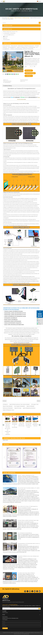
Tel (38, 318)
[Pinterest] (39, 591)
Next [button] (38, 457)
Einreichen (5, 628)
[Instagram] (37, 591)
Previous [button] (4, 457)
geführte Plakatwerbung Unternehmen (29, 408)
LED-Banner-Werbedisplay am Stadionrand (35, 424)
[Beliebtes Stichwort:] (40, 23)
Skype (39, 322)
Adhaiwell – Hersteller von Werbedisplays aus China (26, 475)
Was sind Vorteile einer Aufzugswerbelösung (25, 532)
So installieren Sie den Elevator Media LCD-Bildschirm (26, 572)
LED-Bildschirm (5, 404)
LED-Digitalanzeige (31, 47)
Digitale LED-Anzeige (18, 408)
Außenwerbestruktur (6, 45)
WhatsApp (39, 323)
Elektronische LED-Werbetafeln (8, 408)
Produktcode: (5, 81)
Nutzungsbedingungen (25, 633)
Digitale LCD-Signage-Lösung (22, 47)
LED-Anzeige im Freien (34, 404)
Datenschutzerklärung (17, 633)
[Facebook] (25, 591)
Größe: (21, 81)
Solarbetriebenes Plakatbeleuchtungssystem (26, 45)
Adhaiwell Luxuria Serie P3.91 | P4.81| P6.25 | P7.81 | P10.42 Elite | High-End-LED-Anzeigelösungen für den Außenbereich (7, 428)
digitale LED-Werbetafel (30, 406)
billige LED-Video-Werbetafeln (7, 406)
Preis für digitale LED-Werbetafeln (19, 406)
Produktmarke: (22, 79)
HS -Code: (4, 82)
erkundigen (29, 70)
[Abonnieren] (39, 608)
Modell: (4, 79)
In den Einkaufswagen (30, 73)
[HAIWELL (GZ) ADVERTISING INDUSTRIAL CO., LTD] (5, 597)
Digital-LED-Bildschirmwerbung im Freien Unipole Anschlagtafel (19, 404)
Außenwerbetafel (14, 45)
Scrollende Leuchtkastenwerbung (16, 48)
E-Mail (39, 320)
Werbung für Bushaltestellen (28, 48)
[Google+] (27, 591)
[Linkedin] (30, 591)
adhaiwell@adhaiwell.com (10, 34)
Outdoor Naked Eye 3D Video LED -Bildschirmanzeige (21, 424)
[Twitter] (32, 591)
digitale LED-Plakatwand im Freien (8, 409)
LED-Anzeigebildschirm (12, 47)
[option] (13, 457)
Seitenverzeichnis (37, 632)
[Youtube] (35, 591)
